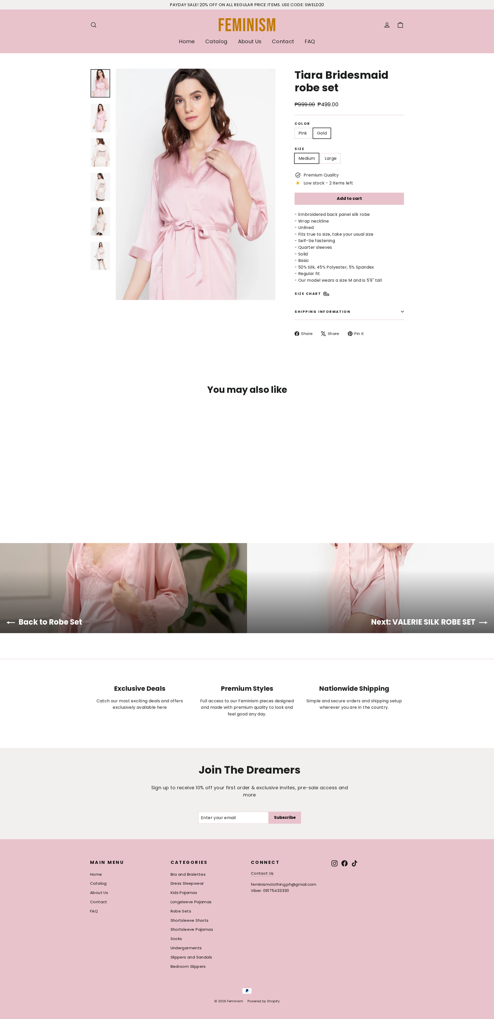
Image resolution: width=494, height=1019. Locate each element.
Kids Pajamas (184, 892)
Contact (283, 41)
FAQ (310, 41)
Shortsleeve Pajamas (192, 929)
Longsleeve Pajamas (191, 902)
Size (299, 149)
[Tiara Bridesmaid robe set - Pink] (93, 504)
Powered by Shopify (264, 1001)
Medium (306, 158)
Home (187, 41)
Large (331, 158)
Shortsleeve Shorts (190, 920)
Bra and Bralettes (188, 874)
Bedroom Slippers (188, 966)
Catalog (216, 41)
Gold (322, 133)
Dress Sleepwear (187, 883)
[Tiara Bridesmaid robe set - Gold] (100, 504)
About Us (250, 41)
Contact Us (262, 873)
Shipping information (322, 311)
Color (302, 124)
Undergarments (186, 948)
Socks (176, 938)
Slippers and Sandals (191, 957)
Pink (302, 133)
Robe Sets (181, 911)
